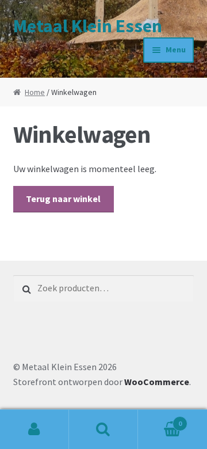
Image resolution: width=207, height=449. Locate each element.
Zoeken (103, 429)
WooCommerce (156, 381)
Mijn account (34, 429)
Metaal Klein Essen (87, 25)
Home (35, 92)
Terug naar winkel (63, 198)
